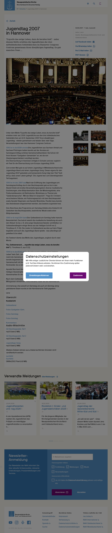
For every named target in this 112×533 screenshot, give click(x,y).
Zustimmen (78, 275)
